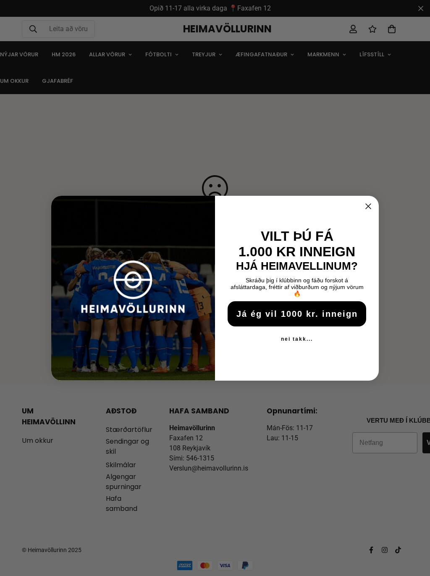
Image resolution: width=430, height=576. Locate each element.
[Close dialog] (368, 206)
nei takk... (297, 339)
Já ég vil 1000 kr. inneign (297, 313)
